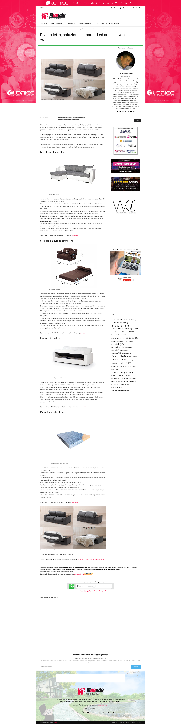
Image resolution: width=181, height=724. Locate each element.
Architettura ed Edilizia (57, 23)
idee (126, 363)
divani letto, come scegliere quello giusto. (91, 559)
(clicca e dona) (79, 574)
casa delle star (118, 341)
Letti (59, 119)
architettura (128, 319)
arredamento (119, 323)
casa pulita (129, 341)
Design (118, 356)
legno (128, 375)
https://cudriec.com (125, 76)
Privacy (133, 722)
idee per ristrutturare (131, 366)
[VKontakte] (136, 8)
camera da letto (117, 338)
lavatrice (121, 375)
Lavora (127, 722)
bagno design (115, 334)
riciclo (127, 384)
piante (132, 381)
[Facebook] (114, 8)
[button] (138, 24)
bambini (123, 334)
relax (121, 384)
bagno (129, 331)
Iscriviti (136, 666)
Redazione (114, 722)
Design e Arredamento (84, 23)
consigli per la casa (121, 347)
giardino (115, 363)
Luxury (96, 23)
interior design (122, 372)
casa (132, 338)
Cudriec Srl (56, 722)
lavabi (114, 375)
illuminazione (115, 369)
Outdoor (104, 23)
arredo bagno (130, 328)
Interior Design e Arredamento (48, 29)
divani (129, 356)
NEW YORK (115, 381)
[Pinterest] (127, 8)
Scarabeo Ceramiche (120, 390)
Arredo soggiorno (65, 119)
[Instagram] (120, 8)
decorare (116, 353)
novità (124, 381)
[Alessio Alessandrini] (125, 60)
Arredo (115, 328)
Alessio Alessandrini (126, 74)
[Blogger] (111, 8)
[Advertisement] (106, 16)
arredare (120, 326)
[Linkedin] (123, 8)
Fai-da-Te (118, 359)
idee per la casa (117, 366)
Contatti (139, 722)
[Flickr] (117, 8)
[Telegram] (131, 111)
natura (133, 378)
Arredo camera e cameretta (65, 29)
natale (125, 378)
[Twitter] (133, 8)
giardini (130, 360)
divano (135, 356)
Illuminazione (71, 23)
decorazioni (126, 353)
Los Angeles (115, 378)
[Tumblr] (130, 8)
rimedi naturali (116, 387)
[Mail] (122, 111)
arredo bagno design (117, 331)
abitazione (115, 319)
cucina (115, 350)
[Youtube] (139, 8)
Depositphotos (102, 705)
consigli (118, 344)
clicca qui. (74, 236)
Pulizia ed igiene (114, 23)
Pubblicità (121, 722)
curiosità (124, 350)
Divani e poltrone (74, 119)
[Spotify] (128, 111)
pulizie (114, 384)
